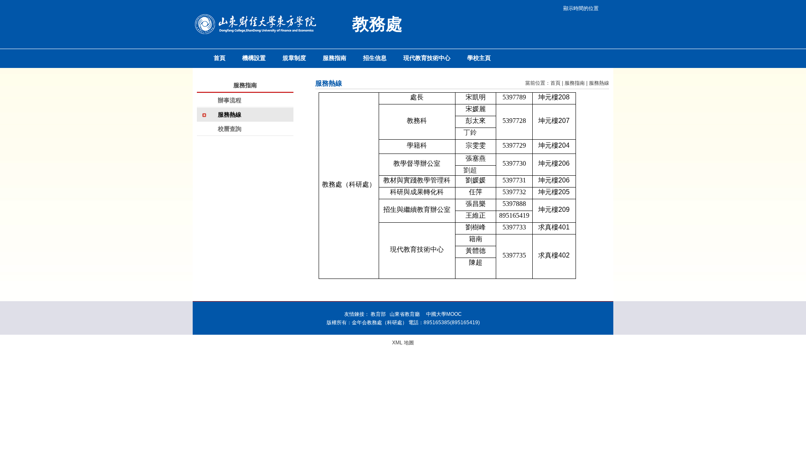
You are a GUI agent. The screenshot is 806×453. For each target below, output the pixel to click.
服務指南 (575, 83)
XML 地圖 (403, 343)
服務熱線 (599, 83)
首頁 (555, 83)
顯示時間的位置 (581, 8)
